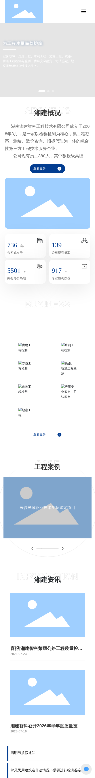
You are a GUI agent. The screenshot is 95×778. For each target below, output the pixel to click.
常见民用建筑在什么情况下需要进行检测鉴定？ (48, 770)
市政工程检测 (26, 396)
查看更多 (39, 168)
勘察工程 (26, 419)
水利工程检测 (69, 355)
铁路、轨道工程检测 (69, 378)
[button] (41, 91)
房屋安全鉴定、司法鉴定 (68, 401)
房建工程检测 (26, 355)
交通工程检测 (26, 373)
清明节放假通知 (23, 753)
